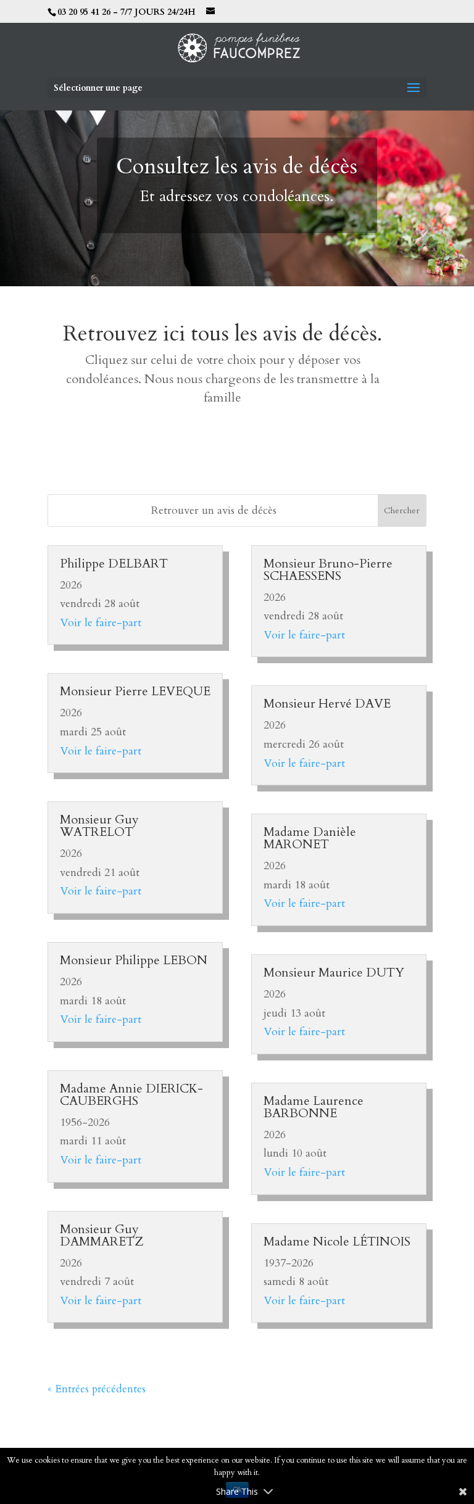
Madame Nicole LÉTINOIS (337, 1241)
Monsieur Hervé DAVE (327, 703)
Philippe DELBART (114, 563)
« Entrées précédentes (97, 1389)
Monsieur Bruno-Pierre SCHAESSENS (328, 569)
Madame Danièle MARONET (310, 838)
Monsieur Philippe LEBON (133, 960)
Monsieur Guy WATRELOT (99, 825)
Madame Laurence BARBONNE (314, 1107)
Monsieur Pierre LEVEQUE (135, 691)
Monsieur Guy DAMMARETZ (102, 1235)
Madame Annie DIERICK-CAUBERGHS (131, 1094)
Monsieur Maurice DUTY (334, 972)
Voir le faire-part (100, 622)
